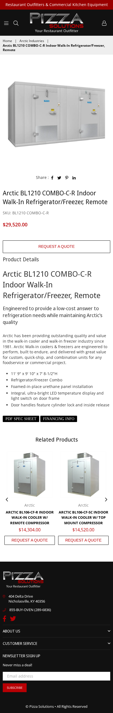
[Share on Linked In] (74, 177)
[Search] (16, 22)
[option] (56, 114)
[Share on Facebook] (52, 177)
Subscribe (14, 688)
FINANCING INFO (58, 419)
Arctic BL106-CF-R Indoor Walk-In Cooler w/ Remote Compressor (30, 517)
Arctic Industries (31, 41)
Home (7, 41)
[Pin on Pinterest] (67, 177)
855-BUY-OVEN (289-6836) (30, 609)
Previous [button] (7, 500)
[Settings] (104, 22)
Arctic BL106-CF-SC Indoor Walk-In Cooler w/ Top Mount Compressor (83, 517)
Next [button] (106, 500)
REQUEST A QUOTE (56, 246)
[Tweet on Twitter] (59, 177)
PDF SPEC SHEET (20, 419)
